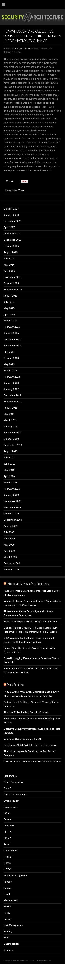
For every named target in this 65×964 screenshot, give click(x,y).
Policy (7, 912)
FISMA (7, 838)
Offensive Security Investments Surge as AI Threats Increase (32, 730)
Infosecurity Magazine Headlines (28, 583)
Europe (8, 819)
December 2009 (12, 501)
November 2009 (12, 507)
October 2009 (11, 513)
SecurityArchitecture (23, 48)
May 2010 (9, 470)
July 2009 (9, 532)
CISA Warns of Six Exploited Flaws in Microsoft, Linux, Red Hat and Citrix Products (29, 640)
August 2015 (11, 295)
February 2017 (12, 233)
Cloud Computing (13, 782)
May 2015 (9, 308)
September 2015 (13, 289)
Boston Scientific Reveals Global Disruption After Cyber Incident (30, 650)
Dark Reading (15, 684)
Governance (10, 850)
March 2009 (10, 557)
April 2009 (9, 551)
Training (8, 931)
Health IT (9, 856)
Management (11, 900)
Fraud (7, 844)
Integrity (8, 887)
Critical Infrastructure (15, 794)
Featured (9, 825)
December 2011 (12, 395)
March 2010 (10, 482)
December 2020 (12, 221)
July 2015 (9, 302)
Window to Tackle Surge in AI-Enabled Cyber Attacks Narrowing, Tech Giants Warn (32, 603)
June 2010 (9, 463)
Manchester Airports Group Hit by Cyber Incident (30, 621)
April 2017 (9, 227)
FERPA (7, 832)
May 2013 (9, 364)
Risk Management (14, 925)
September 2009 (13, 519)
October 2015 (11, 283)
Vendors (8, 950)
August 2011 (10, 407)
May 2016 (9, 264)
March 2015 (10, 320)
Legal (7, 894)
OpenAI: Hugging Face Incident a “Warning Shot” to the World (32, 660)
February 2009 (12, 563)
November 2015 (12, 277)
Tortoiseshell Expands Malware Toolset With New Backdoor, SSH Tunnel (30, 670)
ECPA (7, 813)
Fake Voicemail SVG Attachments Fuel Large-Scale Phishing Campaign (32, 592)
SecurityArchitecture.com (32, 17)
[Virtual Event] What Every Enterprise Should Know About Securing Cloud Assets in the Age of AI (31, 693)
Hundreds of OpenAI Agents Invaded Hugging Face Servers (32, 720)
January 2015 (11, 333)
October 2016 (11, 246)
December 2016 (12, 239)
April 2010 (9, 476)
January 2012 (11, 389)
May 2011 (9, 414)
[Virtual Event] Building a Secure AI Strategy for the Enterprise (31, 704)
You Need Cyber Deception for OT (22, 739)
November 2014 (12, 345)
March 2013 (10, 370)
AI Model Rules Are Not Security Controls (26, 712)
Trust (21, 190)
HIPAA (7, 863)
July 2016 (9, 258)
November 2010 (12, 432)
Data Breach (10, 807)
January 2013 (11, 383)
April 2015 (9, 314)
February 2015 (12, 326)
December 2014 (12, 339)
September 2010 (13, 445)
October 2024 (11, 208)
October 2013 (11, 358)
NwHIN (7, 906)
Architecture (10, 775)
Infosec (8, 881)
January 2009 (11, 569)
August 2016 (11, 252)
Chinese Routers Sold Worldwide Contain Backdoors (32, 761)
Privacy (8, 919)
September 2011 (13, 401)
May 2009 (9, 544)
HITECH (8, 869)
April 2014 (9, 351)
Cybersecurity (11, 800)
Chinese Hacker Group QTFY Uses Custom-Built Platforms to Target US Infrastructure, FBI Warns (30, 629)
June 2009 (9, 538)
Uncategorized (12, 943)
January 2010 (11, 495)
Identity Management (15, 875)
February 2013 (12, 376)
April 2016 (9, 270)
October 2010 (11, 438)
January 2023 (11, 215)
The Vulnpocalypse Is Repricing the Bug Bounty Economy (30, 753)
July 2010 (9, 457)
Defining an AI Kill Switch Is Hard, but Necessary (30, 745)
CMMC (7, 788)
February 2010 (12, 488)
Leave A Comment (13, 52)
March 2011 (10, 420)
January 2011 (11, 426)
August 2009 (11, 526)
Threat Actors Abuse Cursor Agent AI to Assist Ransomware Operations (28, 613)
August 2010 (11, 451)
